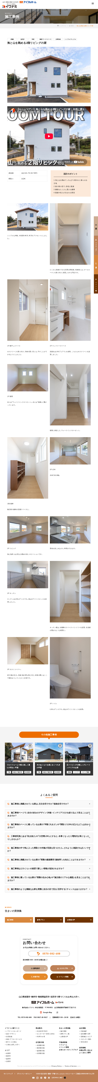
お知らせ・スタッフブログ (68, 1050)
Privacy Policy (57, 1066)
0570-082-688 (26, 1017)
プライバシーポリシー (24, 1074)
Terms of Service (71, 1066)
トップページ (62, 25)
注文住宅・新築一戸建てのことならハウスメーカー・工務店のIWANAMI (65, 1074)
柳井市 (8, 1056)
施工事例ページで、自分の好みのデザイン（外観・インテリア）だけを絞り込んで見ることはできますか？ (48, 814)
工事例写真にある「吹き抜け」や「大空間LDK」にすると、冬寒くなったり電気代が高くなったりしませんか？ (48, 837)
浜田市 (8, 1061)
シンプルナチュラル (70, 39)
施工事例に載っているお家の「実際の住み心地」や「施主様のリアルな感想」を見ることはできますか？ (48, 878)
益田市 (8, 1059)
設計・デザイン (11, 1034)
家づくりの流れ (11, 1042)
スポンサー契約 (86, 1039)
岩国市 (8, 1053)
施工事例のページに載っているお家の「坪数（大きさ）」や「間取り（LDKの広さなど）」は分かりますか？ (49, 825)
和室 (33, 39)
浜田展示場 (41, 1053)
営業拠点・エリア (86, 1036)
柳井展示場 (41, 1048)
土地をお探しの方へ (13, 1044)
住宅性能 (9, 1036)
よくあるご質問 (85, 1052)
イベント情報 (63, 977)
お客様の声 (64, 1036)
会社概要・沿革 (85, 1034)
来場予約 (36, 977)
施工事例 (71, 25)
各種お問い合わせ (85, 1050)
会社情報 (82, 1028)
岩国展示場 (41, 1045)
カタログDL (64, 968)
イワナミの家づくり (12, 1028)
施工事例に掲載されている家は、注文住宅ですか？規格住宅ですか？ (38, 804)
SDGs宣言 (84, 1042)
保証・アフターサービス (14, 1039)
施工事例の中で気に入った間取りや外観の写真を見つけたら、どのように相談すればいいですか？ (48, 849)
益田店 (22, 39)
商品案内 (39, 1028)
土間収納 (58, 39)
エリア (7, 1050)
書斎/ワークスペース (46, 39)
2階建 (12, 39)
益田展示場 (41, 1051)
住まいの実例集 (65, 1028)
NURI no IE (41, 1036)
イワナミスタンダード (13, 1031)
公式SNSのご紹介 (57, 1077)
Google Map (47, 1012)
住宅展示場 (40, 1042)
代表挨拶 (84, 1031)
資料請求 (36, 968)
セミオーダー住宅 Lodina (45, 1034)
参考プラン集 (64, 1034)
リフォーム (63, 1045)
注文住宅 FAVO (42, 1031)
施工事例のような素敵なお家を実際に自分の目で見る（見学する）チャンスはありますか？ (47, 889)
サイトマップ (8, 1074)
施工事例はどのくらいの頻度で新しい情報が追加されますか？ (35, 868)
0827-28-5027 (42, 1017)
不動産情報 (63, 1042)
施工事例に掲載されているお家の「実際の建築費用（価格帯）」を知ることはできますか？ (46, 859)
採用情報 (82, 1048)
